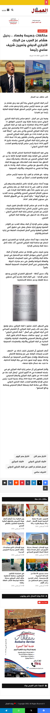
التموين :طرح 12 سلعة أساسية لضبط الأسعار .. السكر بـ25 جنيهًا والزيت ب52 (37, 521)
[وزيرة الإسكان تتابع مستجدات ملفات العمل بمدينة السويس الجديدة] (13, 538)
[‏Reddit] (16, 482)
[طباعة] (45, 488)
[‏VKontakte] (10, 482)
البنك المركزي (17, 461)
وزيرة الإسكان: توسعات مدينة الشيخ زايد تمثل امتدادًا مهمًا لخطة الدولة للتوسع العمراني (37, 549)
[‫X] (39, 482)
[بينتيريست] (22, 482)
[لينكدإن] (33, 482)
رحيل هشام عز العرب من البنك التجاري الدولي (26, 467)
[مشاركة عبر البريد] (4, 482)
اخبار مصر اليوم (22, 456)
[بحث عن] (12, 11)
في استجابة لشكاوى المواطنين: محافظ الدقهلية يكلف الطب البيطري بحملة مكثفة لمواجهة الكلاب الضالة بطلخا (13, 578)
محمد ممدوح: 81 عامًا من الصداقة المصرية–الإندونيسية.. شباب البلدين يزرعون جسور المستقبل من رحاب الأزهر (38, 578)
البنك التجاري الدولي (36, 461)
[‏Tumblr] (27, 482)
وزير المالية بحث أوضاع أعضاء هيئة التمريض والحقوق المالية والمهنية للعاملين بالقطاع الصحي (13, 522)
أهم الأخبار (42, 30)
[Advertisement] (25, 424)
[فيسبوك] (45, 482)
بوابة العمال (9, 703)
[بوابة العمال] (39, 10)
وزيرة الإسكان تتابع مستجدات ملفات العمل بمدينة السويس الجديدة (13, 549)
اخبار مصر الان (39, 456)
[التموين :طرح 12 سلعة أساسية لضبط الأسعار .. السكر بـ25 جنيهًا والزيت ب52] (37, 510)
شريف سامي (39, 472)
